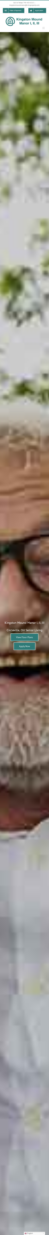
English (30, 1233)
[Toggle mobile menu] (43, 28)
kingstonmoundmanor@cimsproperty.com (24, 5)
